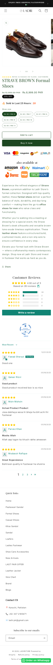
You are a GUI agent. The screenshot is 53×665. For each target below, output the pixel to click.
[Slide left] (20, 71)
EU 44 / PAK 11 (10, 125)
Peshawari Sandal (14, 507)
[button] (6, 11)
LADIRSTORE (25, 651)
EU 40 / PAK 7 (25, 114)
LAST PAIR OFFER (15, 564)
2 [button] (23, 474)
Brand (9, 583)
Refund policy (24, 655)
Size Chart (11, 577)
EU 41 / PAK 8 (41, 114)
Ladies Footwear (14, 545)
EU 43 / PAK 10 (26, 120)
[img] (8, 352)
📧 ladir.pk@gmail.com (17, 620)
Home (8, 501)
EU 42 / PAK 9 (9, 120)
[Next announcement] (48, 4)
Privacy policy (38, 655)
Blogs (8, 590)
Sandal (9, 532)
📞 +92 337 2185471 (16, 614)
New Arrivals (12, 558)
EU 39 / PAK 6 (9, 114)
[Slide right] (33, 71)
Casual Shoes (12, 520)
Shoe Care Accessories (17, 551)
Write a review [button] (26, 312)
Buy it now (27, 143)
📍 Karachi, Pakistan (16, 607)
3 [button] (27, 474)
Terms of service (18, 659)
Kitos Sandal (12, 526)
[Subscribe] (44, 638)
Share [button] (8, 266)
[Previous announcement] (5, 4)
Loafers (9, 539)
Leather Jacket (13, 570)
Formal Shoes (12, 513)
